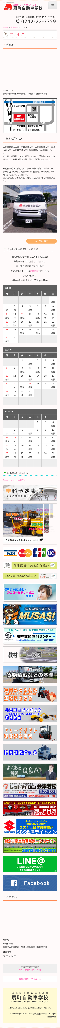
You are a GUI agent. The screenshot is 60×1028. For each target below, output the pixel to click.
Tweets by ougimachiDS (14, 480)
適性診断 (34, 271)
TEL (30, 970)
